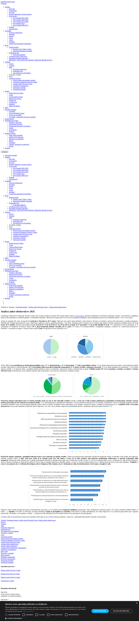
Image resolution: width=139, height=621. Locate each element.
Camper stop (13, 252)
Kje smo (11, 163)
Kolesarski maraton (19, 205)
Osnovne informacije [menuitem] (15, 33)
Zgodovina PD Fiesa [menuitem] (15, 124)
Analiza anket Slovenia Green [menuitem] (22, 84)
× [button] (136, 603)
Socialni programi (10, 260)
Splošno (7, 157)
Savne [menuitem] (11, 38)
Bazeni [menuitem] (11, 36)
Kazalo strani (10, 2)
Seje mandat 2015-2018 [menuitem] (20, 22)
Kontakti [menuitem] (12, 42)
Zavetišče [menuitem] (12, 111)
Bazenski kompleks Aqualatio (22, 201)
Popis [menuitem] (11, 77)
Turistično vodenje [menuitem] (15, 75)
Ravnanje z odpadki (7, 553)
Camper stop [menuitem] (13, 102)
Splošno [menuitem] (7, 7)
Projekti (7, 298)
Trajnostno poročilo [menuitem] (19, 88)
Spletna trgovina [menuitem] (10, 133)
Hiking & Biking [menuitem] (14, 106)
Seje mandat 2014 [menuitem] (19, 23)
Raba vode (4, 551)
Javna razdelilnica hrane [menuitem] (16, 113)
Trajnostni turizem (15, 229)
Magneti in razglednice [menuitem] (16, 139)
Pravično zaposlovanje (8, 559)
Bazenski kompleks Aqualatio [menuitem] (22, 51)
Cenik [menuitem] (11, 40)
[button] (46, 618)
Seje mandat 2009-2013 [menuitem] (20, 25)
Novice (11, 214)
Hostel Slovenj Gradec (16, 243)
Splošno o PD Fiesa (15, 273)
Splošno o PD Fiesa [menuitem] (15, 122)
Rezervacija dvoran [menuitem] (15, 99)
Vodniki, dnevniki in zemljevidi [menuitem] (19, 144)
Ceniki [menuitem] (11, 128)
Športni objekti (13, 197)
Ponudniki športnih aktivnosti (18, 208)
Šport (6, 196)
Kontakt (3, 2)
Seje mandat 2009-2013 (20, 175)
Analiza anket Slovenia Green (22, 234)
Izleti (10, 218)
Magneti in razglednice (16, 289)
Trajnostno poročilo (19, 238)
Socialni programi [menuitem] (10, 110)
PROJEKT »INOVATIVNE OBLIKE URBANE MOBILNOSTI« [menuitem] (31, 60)
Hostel (7, 241)
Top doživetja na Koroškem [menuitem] (22, 73)
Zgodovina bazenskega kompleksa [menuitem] (20, 44)
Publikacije (12, 251)
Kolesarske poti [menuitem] (14, 53)
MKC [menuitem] (7, 108)
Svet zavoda (13, 166)
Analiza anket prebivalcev (9, 546)
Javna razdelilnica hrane (16, 263)
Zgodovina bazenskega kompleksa (20, 194)
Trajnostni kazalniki (19, 240)
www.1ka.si (80, 316)
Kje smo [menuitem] (11, 12)
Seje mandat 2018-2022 (20, 170)
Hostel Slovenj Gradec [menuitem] (16, 93)
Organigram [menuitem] (13, 11)
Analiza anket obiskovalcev (58, 307)
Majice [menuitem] (11, 141)
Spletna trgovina (10, 284)
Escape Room (9, 269)
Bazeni (11, 186)
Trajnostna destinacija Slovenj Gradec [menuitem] (25, 82)
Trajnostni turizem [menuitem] (15, 78)
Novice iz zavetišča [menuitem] (15, 115)
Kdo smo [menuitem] (12, 9)
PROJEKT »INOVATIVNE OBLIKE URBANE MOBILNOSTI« (31, 210)
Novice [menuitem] (11, 64)
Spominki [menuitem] (12, 143)
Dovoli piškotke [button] (100, 611)
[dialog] (69, 611)
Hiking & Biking (14, 256)
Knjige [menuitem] (11, 146)
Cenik (11, 190)
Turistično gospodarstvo (20, 236)
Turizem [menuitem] (7, 62)
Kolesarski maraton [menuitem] (19, 55)
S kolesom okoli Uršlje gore (18, 207)
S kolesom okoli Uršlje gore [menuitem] (18, 56)
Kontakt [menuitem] (11, 27)
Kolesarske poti (14, 203)
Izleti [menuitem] (10, 67)
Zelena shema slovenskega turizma (24, 230)
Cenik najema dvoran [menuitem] (16, 97)
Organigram (13, 161)
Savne (11, 188)
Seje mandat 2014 (19, 174)
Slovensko (8, 155)
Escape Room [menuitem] (9, 119)
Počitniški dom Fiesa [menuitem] (11, 121)
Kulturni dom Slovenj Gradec (10, 574)
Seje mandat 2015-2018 (20, 172)
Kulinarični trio (18, 221)
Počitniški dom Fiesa (11, 271)
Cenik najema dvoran (16, 247)
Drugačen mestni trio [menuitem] (19, 69)
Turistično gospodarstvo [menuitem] (20, 86)
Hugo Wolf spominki (15, 285)
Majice (11, 291)
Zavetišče (12, 262)
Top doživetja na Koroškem (22, 223)
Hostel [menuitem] (7, 91)
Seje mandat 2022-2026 (20, 168)
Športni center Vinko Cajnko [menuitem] (22, 49)
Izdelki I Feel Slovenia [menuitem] (16, 137)
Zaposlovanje (13, 179)
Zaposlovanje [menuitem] (13, 29)
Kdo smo (12, 159)
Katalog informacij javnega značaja (20, 164)
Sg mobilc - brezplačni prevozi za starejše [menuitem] (22, 117)
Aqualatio (8, 181)
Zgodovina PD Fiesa (15, 274)
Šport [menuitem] (6, 45)
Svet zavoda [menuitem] (13, 16)
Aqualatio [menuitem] (8, 31)
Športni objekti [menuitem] (13, 47)
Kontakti (12, 192)
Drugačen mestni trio (19, 219)
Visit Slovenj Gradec (7, 581)
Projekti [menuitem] (7, 148)
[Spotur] (4, 3)
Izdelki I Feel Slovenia (16, 287)
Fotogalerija (13, 280)
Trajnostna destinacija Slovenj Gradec (25, 232)
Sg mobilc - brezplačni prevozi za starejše (22, 267)
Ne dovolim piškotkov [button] (121, 611)
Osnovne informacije (15, 183)
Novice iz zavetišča (15, 265)
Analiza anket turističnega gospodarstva (13, 548)
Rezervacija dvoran (15, 249)
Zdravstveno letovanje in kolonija (19, 276)
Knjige (11, 296)
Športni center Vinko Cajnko (22, 199)
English (14, 155)
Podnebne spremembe (8, 557)
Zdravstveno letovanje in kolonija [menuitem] (19, 126)
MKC (7, 258)
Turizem (7, 212)
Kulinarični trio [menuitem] (18, 71)
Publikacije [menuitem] (12, 100)
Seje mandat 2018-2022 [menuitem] (20, 20)
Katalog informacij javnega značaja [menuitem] (20, 14)
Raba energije (5, 555)
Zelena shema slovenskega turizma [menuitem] (24, 80)
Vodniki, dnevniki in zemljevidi (19, 295)
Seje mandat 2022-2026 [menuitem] (20, 18)
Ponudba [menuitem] (12, 34)
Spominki (12, 293)
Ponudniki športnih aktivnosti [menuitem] (18, 58)
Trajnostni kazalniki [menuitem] (19, 89)
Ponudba (12, 185)
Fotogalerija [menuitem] (13, 130)
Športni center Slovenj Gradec (10, 577)
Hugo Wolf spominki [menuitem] (15, 135)
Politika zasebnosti (28, 611)
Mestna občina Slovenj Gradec (11, 570)
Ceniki (11, 278)
